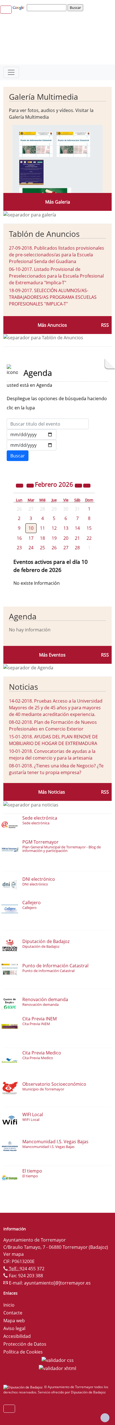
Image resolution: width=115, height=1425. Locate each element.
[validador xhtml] (57, 1368)
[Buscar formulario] (17, 455)
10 (30, 528)
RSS (105, 325)
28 (77, 548)
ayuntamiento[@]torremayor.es (57, 1283)
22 (89, 538)
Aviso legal (14, 1328)
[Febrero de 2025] (20, 485)
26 (54, 548)
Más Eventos (52, 655)
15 (89, 528)
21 (77, 538)
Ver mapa (13, 1254)
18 (42, 538)
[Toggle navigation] (11, 72)
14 (77, 528)
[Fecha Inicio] (31, 434)
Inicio (9, 1305)
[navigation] (47, 7)
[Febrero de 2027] (79, 485)
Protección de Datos (24, 1344)
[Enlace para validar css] (58, 1360)
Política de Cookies (23, 1352)
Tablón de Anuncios (44, 233)
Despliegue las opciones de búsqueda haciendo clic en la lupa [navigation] (57, 403)
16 (19, 538)
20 (65, 538)
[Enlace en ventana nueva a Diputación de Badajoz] (23, 1387)
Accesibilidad (17, 1336)
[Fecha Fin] (31, 445)
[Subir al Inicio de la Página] (104, 1417)
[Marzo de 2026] (86, 485)
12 (54, 528)
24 (30, 548)
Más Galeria (57, 202)
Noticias (23, 686)
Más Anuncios (52, 325)
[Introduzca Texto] (48, 424)
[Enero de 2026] (31, 485)
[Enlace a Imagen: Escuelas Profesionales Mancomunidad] (31, 172)
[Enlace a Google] (19, 7)
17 (30, 538)
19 (54, 538)
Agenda (23, 616)
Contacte (12, 1313)
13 (65, 528)
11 (42, 528)
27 (65, 548)
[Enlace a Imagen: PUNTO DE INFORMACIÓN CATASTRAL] (36, 144)
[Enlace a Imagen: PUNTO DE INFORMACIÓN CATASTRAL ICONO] (73, 144)
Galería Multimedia (43, 96)
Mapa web (14, 1320)
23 (19, 548)
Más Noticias (51, 792)
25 (42, 548)
